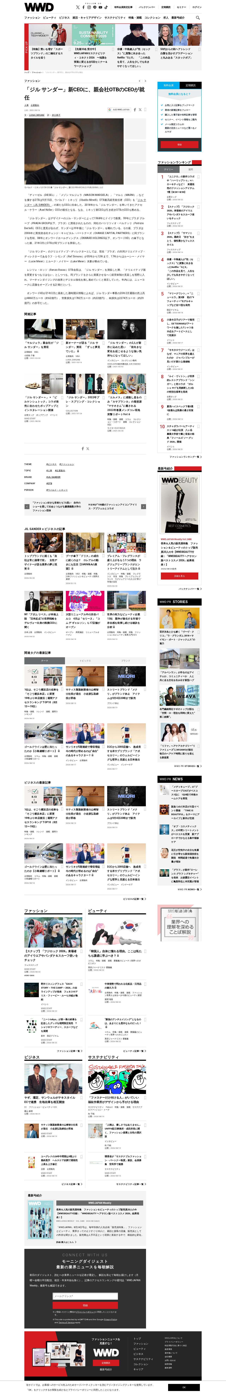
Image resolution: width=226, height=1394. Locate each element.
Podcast (109, 1107)
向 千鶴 (91, 1114)
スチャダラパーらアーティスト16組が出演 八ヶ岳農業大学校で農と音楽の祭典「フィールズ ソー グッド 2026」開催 (180, 434)
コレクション (152, 17)
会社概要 (168, 1357)
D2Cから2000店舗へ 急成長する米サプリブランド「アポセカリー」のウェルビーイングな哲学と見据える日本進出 (124, 753)
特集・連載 (135, 17)
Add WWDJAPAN (121, 109)
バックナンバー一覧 (189, 589)
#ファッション (67, 464)
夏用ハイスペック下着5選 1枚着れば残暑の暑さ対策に (181, 410)
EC (25, 1107)
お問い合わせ (170, 1360)
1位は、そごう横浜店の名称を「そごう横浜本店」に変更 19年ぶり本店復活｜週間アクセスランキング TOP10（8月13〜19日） (41, 698)
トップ (137, 1338)
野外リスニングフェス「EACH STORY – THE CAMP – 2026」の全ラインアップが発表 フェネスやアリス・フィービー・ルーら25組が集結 (59, 992)
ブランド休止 (113, 703)
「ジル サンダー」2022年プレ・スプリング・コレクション (83, 401)
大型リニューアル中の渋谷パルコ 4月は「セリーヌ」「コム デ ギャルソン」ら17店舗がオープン (83, 620)
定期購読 (166, 7)
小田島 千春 (29, 355)
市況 (115, 576)
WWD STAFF (29, 418)
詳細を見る (179, 576)
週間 (190, 169)
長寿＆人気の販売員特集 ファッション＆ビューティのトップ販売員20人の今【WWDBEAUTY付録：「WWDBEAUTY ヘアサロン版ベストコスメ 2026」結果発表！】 (97, 1213)
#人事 (49, 470)
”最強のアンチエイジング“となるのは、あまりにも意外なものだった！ (123, 1021)
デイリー (168, 169)
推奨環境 (168, 1349)
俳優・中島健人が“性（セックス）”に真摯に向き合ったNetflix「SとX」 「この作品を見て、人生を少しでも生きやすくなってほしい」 (133, 57)
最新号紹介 (178, 17)
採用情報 (168, 1364)
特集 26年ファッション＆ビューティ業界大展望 (83, 576)
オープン (70, 632)
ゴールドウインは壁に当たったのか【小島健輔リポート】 (40, 748)
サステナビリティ (115, 17)
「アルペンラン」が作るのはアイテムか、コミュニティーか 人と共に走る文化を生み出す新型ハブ (177, 676)
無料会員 (169, 85)
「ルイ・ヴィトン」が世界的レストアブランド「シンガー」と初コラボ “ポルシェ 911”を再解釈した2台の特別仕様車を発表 (180, 384)
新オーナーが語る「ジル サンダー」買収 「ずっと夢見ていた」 (83, 347)
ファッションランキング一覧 (184, 457)
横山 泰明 (28, 1111)
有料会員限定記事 (123, 7)
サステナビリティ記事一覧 (130, 1184)
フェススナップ (31, 965)
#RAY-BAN (29, 975)
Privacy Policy (110, 1319)
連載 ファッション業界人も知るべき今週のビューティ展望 (123, 994)
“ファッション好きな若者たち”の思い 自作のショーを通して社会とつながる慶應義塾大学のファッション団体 (57, 506)
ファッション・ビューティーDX (43, 1107)
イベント (54, 415)
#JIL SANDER (53, 477)
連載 (121, 419)
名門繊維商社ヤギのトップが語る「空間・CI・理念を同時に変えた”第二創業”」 (177, 713)
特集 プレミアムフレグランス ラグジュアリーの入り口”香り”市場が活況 (124, 579)
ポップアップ (42, 415)
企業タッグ (29, 415)
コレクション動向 (129, 360)
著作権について (171, 1353)
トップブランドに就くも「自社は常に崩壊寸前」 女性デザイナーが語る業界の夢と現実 (40, 562)
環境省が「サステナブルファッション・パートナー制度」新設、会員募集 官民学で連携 (123, 1160)
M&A (36, 352)
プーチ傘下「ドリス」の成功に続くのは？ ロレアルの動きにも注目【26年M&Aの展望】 (82, 562)
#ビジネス (51, 464)
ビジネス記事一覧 (71, 1184)
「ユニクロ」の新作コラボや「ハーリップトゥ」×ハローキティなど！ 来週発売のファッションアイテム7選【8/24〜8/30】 (180, 184)
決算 (43, 1169)
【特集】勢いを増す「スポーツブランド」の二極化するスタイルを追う (47, 53)
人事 (26, 105)
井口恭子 (56, 115)
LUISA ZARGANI (36, 115)
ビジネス (64, 17)
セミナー (181, 7)
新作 (43, 1036)
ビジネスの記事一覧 (133, 899)
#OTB (49, 483)
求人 (166, 17)
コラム (128, 419)
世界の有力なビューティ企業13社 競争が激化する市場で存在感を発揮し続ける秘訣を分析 (123, 620)
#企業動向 (60, 470)
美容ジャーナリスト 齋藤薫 (100, 967)
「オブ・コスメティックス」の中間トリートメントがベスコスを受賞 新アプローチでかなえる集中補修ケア (185, 834)
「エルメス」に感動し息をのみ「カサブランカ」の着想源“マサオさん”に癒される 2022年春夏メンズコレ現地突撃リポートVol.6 (124, 406)
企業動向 (35, 105)
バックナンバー (147, 7)
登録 (179, 144)
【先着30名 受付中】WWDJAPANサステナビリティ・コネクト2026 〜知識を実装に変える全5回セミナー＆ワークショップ (91, 57)
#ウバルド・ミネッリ (57, 490)
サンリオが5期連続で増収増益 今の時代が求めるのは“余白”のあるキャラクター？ (83, 751)
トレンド (40, 711)
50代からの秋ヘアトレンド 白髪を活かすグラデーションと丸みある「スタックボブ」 (176, 53)
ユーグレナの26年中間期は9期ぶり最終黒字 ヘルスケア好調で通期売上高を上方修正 (59, 1160)
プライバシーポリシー (85, 1312)
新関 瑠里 (109, 999)
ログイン (197, 7)
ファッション (32, 17)
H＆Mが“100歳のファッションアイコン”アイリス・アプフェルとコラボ (112, 506)
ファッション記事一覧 (68, 1051)
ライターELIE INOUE (116, 428)
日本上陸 (28, 632)
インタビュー (113, 360)
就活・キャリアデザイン (87, 17)
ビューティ (49, 17)
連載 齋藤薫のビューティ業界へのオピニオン (123, 1033)
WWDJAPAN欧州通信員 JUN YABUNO (124, 364)
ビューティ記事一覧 (133, 1051)
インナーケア (127, 765)
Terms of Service (67, 1322)
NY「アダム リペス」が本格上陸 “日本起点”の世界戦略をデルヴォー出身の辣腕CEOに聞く (41, 620)
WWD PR (186, 766)
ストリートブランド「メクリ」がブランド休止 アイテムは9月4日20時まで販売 (123, 693)
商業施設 (80, 632)
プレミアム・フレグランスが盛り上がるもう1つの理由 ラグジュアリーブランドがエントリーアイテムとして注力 (124, 562)
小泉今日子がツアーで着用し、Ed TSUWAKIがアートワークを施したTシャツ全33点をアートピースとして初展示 (180, 327)
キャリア (138, 1369)
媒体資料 (168, 1368)
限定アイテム (53, 1036)
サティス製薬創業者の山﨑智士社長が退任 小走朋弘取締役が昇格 (82, 693)
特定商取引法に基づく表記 (176, 1345)
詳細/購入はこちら (65, 1242)
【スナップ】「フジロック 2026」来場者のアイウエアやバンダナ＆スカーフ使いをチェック (51, 956)
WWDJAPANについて (173, 1338)
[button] (199, 18)
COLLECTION (72, 411)
